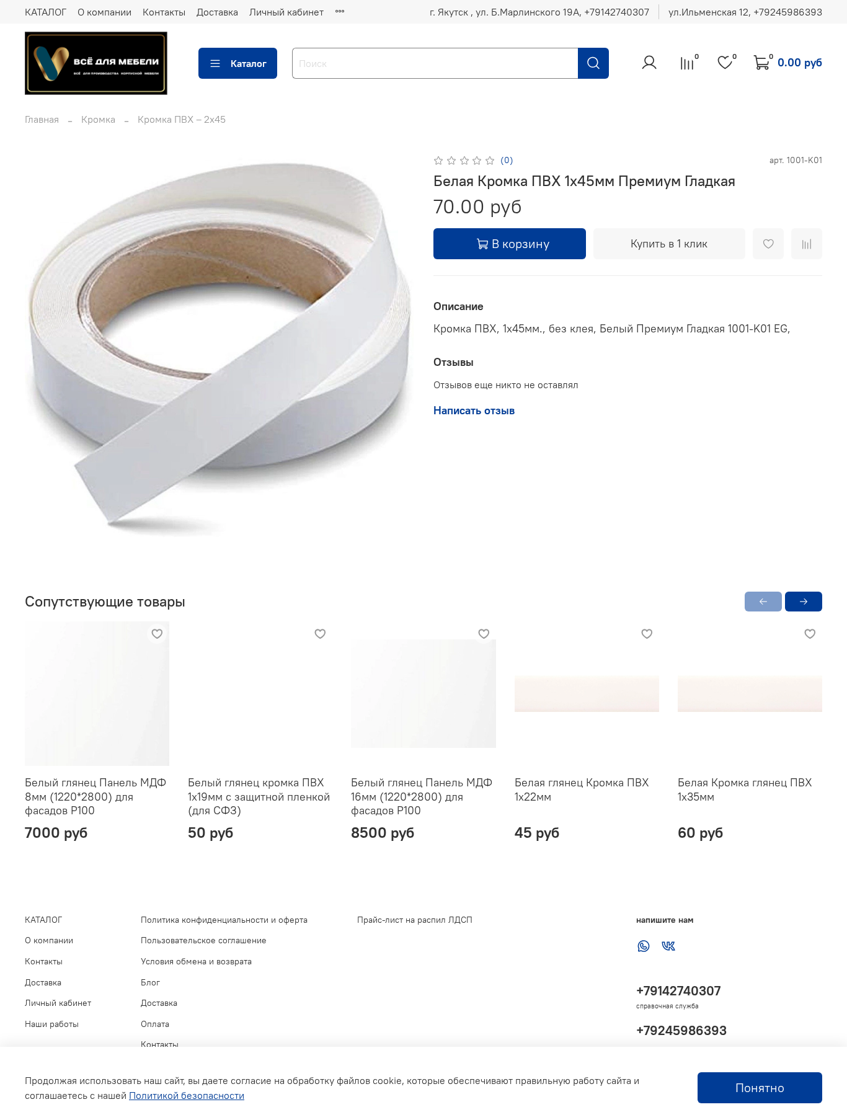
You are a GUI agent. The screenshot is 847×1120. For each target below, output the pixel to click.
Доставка (217, 12)
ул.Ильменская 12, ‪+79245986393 (745, 12)
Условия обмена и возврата (196, 961)
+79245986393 (681, 1030)
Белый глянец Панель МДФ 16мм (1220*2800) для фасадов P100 (421, 796)
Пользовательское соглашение (204, 940)
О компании (104, 12)
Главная (42, 119)
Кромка (98, 119)
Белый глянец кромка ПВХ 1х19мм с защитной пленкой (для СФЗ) (259, 796)
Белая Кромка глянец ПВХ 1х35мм (745, 789)
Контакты (164, 12)
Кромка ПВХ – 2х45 (182, 119)
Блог (150, 982)
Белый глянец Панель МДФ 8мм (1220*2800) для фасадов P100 (95, 796)
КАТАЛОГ (45, 12)
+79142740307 (678, 990)
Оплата (155, 1023)
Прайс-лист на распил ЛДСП (414, 919)
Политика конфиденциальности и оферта (224, 919)
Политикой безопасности (186, 1095)
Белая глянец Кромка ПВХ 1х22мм (582, 789)
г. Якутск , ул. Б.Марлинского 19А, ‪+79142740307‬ (539, 12)
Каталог (249, 63)
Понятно (759, 1087)
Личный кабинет (286, 12)
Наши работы (52, 1023)
